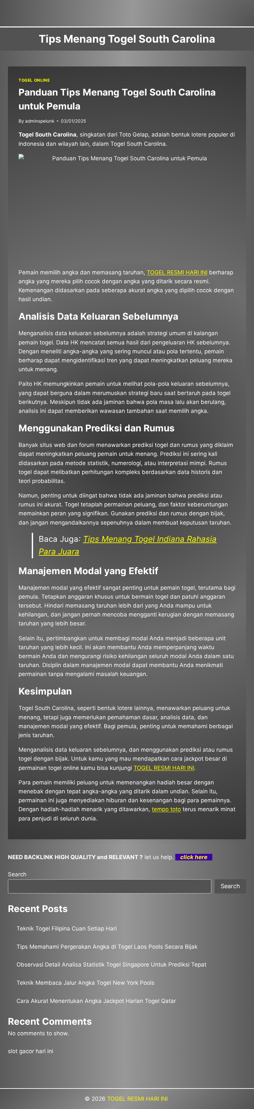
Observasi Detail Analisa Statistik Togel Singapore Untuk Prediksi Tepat (111, 964)
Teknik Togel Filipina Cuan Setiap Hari (67, 928)
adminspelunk (39, 121)
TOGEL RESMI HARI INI (138, 1098)
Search (17, 874)
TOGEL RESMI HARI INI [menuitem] (177, 272)
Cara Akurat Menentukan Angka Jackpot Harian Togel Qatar (96, 1001)
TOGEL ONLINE (34, 80)
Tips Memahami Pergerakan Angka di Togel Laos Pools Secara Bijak (107, 946)
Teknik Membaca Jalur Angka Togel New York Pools (85, 982)
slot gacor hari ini (30, 1051)
